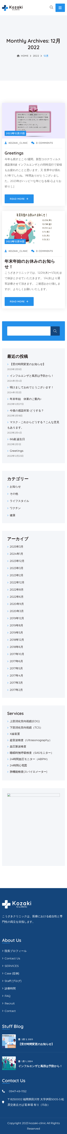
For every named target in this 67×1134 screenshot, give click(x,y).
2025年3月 (16, 546)
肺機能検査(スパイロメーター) (28, 771)
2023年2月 (16, 575)
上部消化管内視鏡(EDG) (25, 721)
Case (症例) (12, 973)
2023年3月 (16, 568)
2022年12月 (17, 582)
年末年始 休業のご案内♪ (25, 399)
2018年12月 (17, 639)
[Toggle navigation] (60, 8)
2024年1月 (16, 553)
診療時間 (10, 988)
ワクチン (15, 508)
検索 (55, 331)
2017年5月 (16, 668)
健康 (12, 515)
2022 (36, 55)
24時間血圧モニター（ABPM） (29, 759)
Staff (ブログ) (13, 981)
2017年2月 (16, 689)
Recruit (10, 1003)
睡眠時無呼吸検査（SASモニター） (32, 752)
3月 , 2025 (27, 1039)
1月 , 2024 (27, 1061)
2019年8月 (16, 625)
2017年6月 (16, 661)
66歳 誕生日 (17, 439)
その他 (14, 493)
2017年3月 (16, 682)
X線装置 (15, 733)
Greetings (14, 153)
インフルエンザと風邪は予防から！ (32, 375)
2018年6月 (16, 647)
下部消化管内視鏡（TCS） (26, 727)
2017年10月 (17, 654)
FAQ (7, 996)
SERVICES (12, 966)
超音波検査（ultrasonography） (31, 740)
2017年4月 (16, 675)
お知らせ (15, 486)
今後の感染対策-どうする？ (27, 410)
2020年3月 (17, 611)
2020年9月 (17, 604)
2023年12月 (17, 561)
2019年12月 (17, 618)
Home (24, 55)
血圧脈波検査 (18, 746)
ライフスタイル (19, 501)
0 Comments (44, 142)
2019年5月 (16, 632)
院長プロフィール (16, 951)
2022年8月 (17, 589)
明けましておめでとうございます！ (32, 387)
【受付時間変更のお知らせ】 (28, 364)
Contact (10, 1011)
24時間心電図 (18, 765)
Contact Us (12, 958)
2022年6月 (17, 596)
